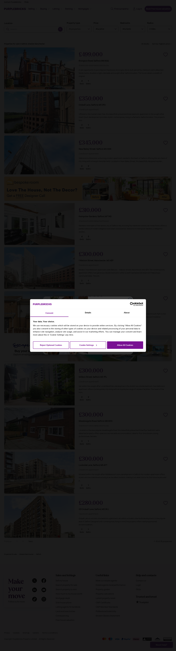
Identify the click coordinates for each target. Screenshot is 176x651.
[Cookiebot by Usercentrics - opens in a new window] (132, 304)
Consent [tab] (49, 313)
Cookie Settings (86, 345)
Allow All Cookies (125, 345)
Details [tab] (88, 313)
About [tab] (126, 313)
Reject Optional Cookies (51, 345)
